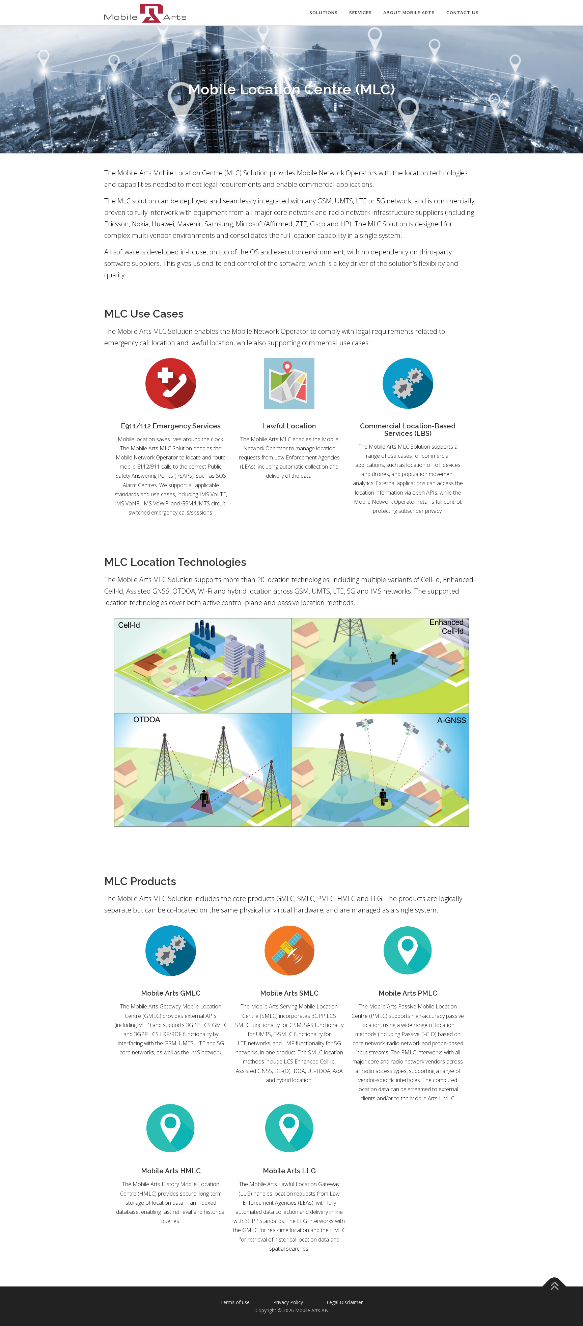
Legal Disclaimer (345, 1302)
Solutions (323, 12)
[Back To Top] (554, 1287)
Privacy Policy (288, 1302)
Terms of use (235, 1302)
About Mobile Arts (409, 12)
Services (360, 12)
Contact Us (462, 12)
